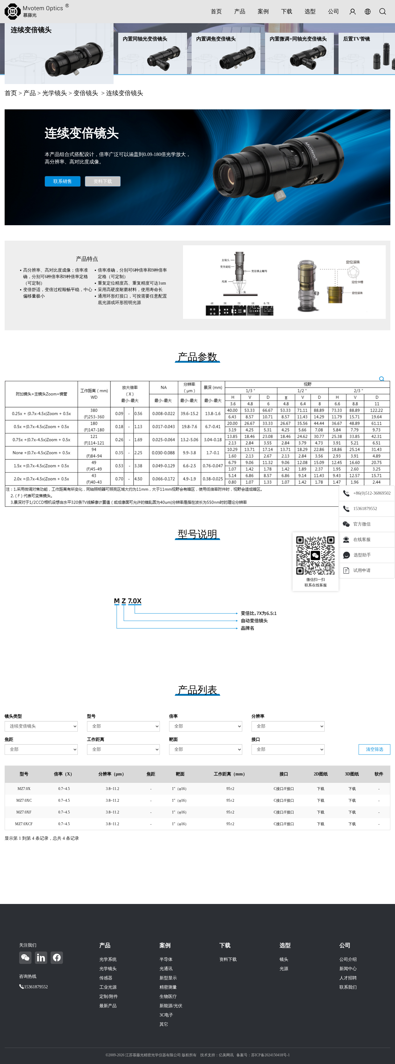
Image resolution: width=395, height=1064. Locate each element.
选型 (310, 11)
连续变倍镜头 (31, 30)
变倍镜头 (85, 93)
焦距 (9, 739)
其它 (164, 1024)
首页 (216, 11)
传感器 (105, 978)
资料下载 (103, 181)
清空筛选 (374, 749)
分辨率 (258, 716)
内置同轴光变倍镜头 (145, 38)
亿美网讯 (226, 1055)
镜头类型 (13, 716)
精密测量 (168, 987)
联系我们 (348, 987)
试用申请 (362, 570)
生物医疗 (168, 996)
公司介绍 (348, 959)
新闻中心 (348, 968)
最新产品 (108, 1005)
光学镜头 (54, 93)
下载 (286, 11)
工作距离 (95, 739)
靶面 (173, 739)
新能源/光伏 (171, 1005)
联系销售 (62, 181)
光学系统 (108, 959)
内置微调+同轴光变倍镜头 (298, 38)
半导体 (166, 959)
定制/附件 (108, 996)
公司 (333, 11)
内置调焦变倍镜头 (216, 38)
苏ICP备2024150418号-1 (270, 1055)
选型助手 (362, 555)
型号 (91, 716)
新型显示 (168, 978)
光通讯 (166, 968)
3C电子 (166, 1015)
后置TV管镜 (356, 38)
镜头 (284, 959)
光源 (284, 968)
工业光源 (108, 987)
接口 (256, 739)
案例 (263, 11)
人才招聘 (348, 978)
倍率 (173, 716)
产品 (239, 11)
